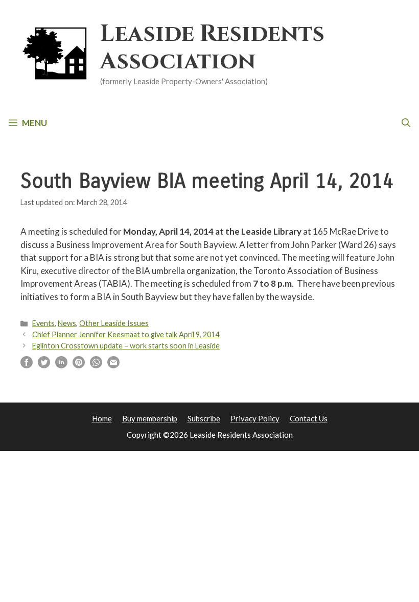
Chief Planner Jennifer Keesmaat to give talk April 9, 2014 (125, 334)
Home (102, 418)
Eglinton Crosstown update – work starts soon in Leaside (126, 345)
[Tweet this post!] (44, 365)
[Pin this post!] (79, 365)
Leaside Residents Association (212, 47)
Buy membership (149, 418)
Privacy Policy (255, 418)
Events (43, 323)
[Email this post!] (113, 365)
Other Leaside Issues (114, 323)
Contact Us (309, 418)
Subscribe (204, 418)
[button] (406, 123)
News (67, 323)
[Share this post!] (26, 365)
